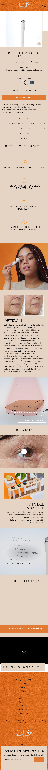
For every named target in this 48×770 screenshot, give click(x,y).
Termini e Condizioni (24, 709)
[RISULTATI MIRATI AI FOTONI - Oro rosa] (9, 612)
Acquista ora (24, 97)
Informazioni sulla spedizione (24, 124)
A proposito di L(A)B (24, 680)
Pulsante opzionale (32, 420)
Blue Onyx (32, 82)
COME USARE (24, 133)
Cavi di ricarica (24, 698)
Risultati (24, 119)
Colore (24, 78)
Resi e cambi (24, 702)
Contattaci (24, 683)
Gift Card (24, 713)
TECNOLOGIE (24, 138)
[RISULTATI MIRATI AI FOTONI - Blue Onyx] (14, 612)
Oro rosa (21, 82)
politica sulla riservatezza (24, 706)
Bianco (16, 82)
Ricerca (24, 676)
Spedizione (23, 70)
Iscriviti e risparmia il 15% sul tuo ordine (23, 721)
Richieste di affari (24, 695)
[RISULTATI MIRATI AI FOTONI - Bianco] (6, 612)
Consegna (24, 687)
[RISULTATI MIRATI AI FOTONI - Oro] (11, 612)
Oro (26, 82)
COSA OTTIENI (24, 128)
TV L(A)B (24, 691)
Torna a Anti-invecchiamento (26, 629)
